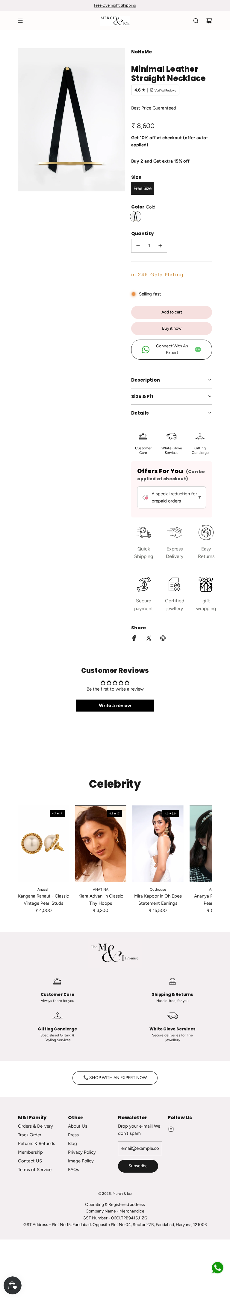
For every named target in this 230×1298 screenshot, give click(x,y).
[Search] (195, 20)
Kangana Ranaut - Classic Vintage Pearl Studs (43, 899)
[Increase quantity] (160, 245)
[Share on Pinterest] (163, 639)
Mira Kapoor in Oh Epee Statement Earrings (158, 899)
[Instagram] (171, 1129)
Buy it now (171, 328)
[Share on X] (148, 639)
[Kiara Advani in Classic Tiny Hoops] (100, 843)
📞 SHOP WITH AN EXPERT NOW (115, 1077)
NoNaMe (141, 52)
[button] (24, 859)
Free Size (143, 188)
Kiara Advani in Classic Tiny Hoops (100, 899)
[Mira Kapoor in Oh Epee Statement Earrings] (158, 843)
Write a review (115, 705)
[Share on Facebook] (134, 639)
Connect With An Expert (178, 349)
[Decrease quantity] (138, 245)
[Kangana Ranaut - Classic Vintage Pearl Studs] (43, 843)
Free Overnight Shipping (115, 5)
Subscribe (138, 1165)
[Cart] (209, 20)
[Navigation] (20, 20)
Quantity (142, 233)
